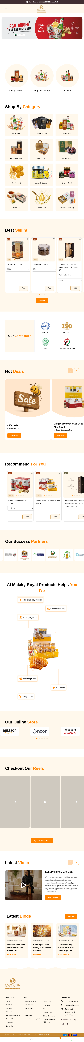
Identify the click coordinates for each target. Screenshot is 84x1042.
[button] (6, 8)
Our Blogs (9, 1008)
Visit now (14, 435)
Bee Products (28, 1005)
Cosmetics (46, 1005)
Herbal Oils (28, 1015)
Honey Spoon (28, 1008)
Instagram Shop (44, 840)
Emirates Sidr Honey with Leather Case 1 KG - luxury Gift (68, 267)
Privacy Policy (10, 1012)
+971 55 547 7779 (71, 1001)
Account (31, 1040)
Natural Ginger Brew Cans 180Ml (17, 502)
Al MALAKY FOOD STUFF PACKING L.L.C (23, 1034)
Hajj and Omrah (48, 1012)
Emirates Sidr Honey (14, 264)
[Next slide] (76, 370)
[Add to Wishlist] (28, 239)
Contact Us (9, 1026)
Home (8, 1001)
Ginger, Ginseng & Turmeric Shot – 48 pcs (48, 502)
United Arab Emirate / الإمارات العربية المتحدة (71, 1012)
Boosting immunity (30, 1001)
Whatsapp (73, 1040)
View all (42, 301)
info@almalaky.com (72, 1005)
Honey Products (29, 1012)
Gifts (44, 1009)
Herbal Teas (47, 1002)
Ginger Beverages (49, 1016)
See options (53, 898)
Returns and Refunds (13, 1015)
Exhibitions (9, 1022)
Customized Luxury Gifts (32, 1019)
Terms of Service (11, 1019)
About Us (9, 1005)
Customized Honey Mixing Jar (49, 1021)
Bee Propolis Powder (40, 264)
